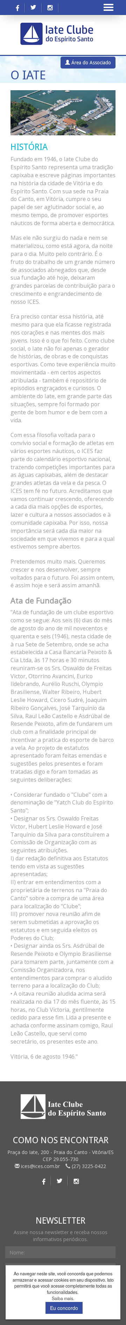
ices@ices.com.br (40, 1166)
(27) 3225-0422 (88, 1166)
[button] (18, 112)
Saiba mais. (63, 1299)
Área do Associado (90, 62)
